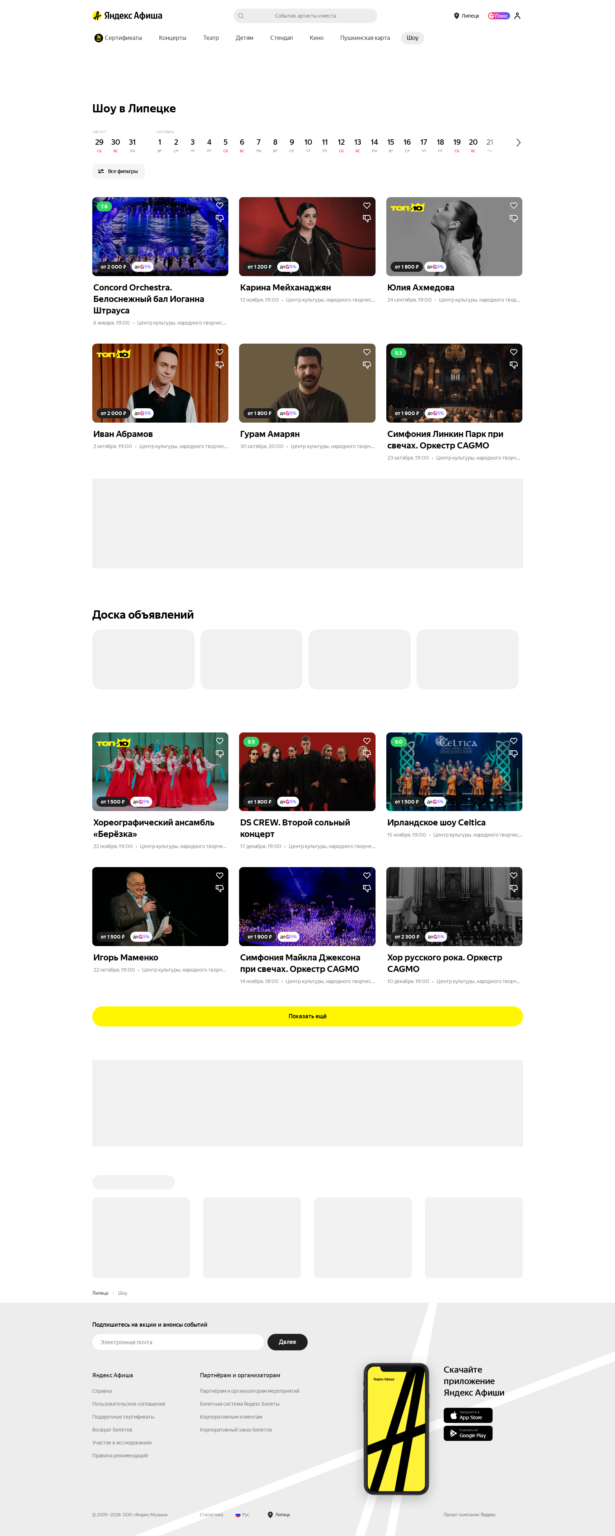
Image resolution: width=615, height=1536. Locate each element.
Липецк (100, 1293)
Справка (102, 1391)
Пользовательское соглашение (129, 1404)
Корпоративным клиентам (231, 1417)
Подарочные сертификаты (123, 1417)
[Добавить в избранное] (219, 205)
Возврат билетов (112, 1430)
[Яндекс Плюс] (499, 15)
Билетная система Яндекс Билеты (240, 1404)
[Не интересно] (219, 218)
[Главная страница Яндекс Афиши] (97, 15)
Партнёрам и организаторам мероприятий (249, 1391)
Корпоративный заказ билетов (236, 1430)
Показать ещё (308, 1016)
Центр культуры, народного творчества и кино (192, 323)
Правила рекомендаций (120, 1455)
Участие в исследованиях (122, 1443)
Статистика (211, 1514)
